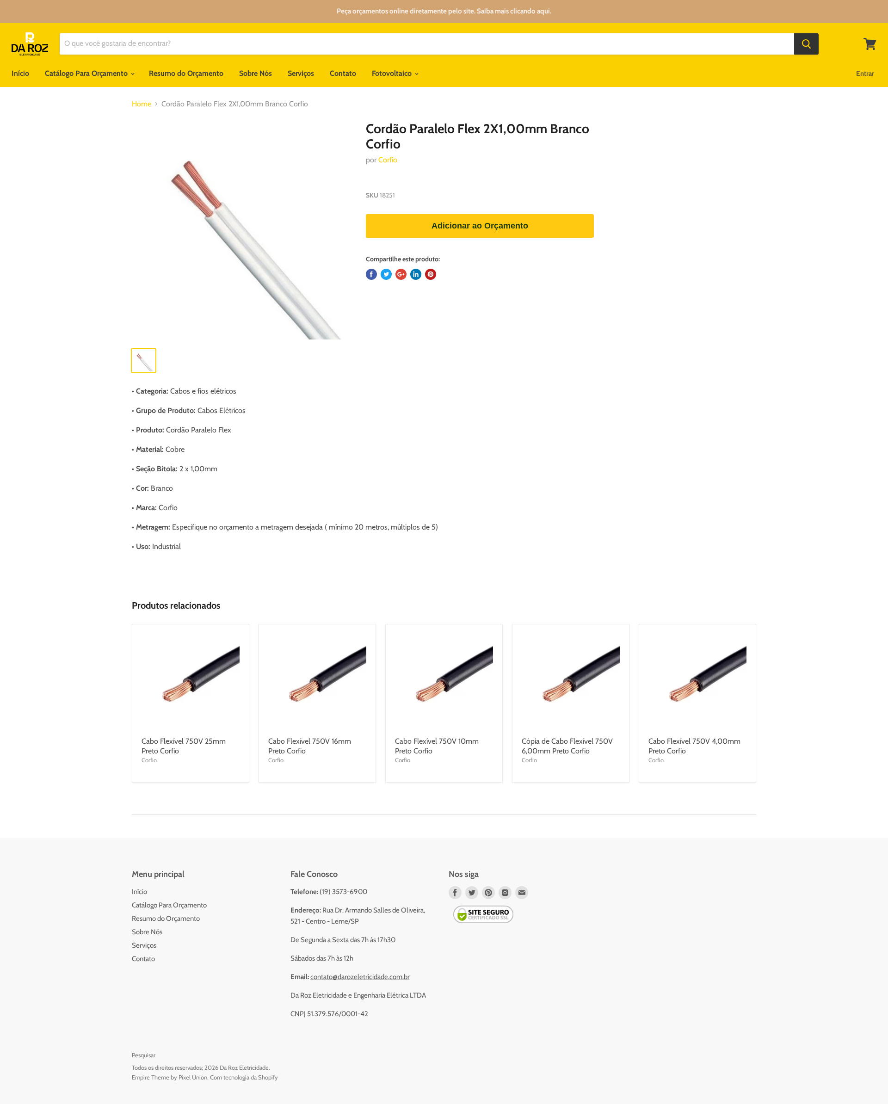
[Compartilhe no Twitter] (386, 274)
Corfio (387, 159)
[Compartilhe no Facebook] (371, 274)
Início (20, 73)
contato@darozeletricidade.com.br (360, 977)
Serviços (301, 73)
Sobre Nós (255, 73)
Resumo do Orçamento (186, 73)
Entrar (865, 73)
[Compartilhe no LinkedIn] (415, 274)
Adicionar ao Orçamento (480, 225)
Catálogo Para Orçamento (87, 73)
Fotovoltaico (392, 73)
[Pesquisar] (806, 44)
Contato (343, 73)
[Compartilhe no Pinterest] (430, 274)
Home (141, 104)
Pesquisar (143, 1055)
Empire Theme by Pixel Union (169, 1077)
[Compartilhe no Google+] (401, 274)
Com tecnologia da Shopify (244, 1077)
